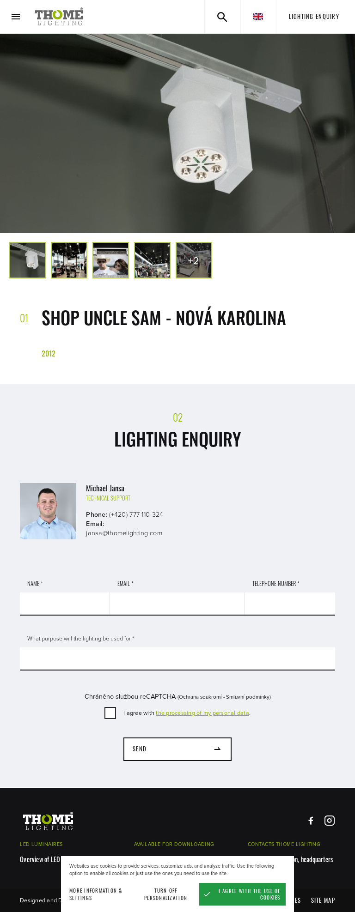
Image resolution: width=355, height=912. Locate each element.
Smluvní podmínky (247, 697)
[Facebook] (311, 821)
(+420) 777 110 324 (136, 515)
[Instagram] (329, 821)
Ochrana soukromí (200, 697)
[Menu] (16, 17)
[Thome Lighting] (59, 16)
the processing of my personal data (202, 713)
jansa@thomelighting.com (124, 533)
